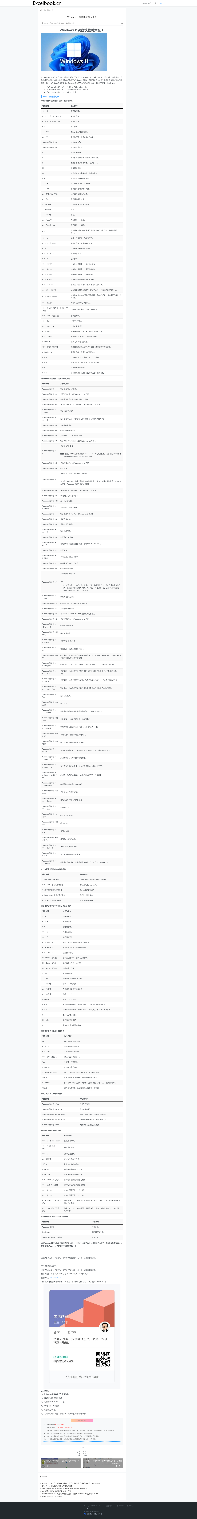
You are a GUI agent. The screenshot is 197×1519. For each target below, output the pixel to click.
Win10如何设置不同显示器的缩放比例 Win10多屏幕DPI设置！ (64, 1489)
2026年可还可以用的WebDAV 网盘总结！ (57, 1486)
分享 (78, 1455)
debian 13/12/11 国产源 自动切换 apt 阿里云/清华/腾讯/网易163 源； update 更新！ (72, 1483)
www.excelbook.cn (56, 1278)
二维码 (84, 1455)
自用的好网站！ (147, 3)
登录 (161, 3)
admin (46, 23)
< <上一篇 (45, 1466)
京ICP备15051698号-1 (94, 1514)
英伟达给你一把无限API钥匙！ (53, 1496)
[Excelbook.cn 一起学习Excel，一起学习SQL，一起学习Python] (47, 3)
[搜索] (155, 3)
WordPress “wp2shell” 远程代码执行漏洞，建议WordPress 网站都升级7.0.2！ (70, 1494)
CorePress (87, 1509)
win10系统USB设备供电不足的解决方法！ (57, 1491)
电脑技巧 (50, 10)
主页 (43, 10)
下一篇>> (119, 1466)
